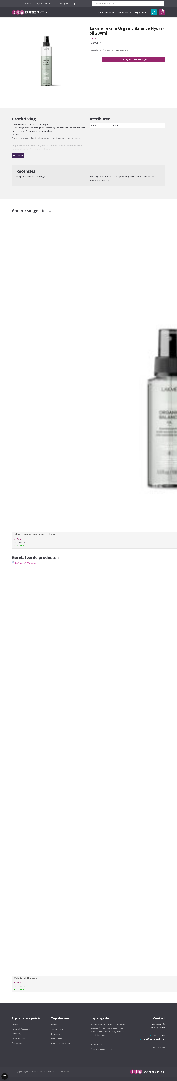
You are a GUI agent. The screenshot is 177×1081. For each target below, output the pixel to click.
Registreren (140, 12)
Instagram (64, 3)
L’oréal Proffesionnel (60, 1043)
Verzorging (16, 1033)
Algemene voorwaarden (101, 1049)
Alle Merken (123, 12)
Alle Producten (105, 12)
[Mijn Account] (153, 12)
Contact (27, 3)
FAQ (16, 3)
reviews (66, 1071)
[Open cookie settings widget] (4, 1076)
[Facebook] (75, 3)
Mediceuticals (57, 1038)
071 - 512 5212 (46, 3)
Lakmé (54, 1024)
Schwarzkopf (57, 1029)
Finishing (16, 1024)
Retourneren (96, 1044)
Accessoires (17, 1043)
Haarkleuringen (19, 1038)
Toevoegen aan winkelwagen (133, 59)
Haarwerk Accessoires (22, 1029)
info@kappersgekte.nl (154, 1039)
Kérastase (55, 1034)
